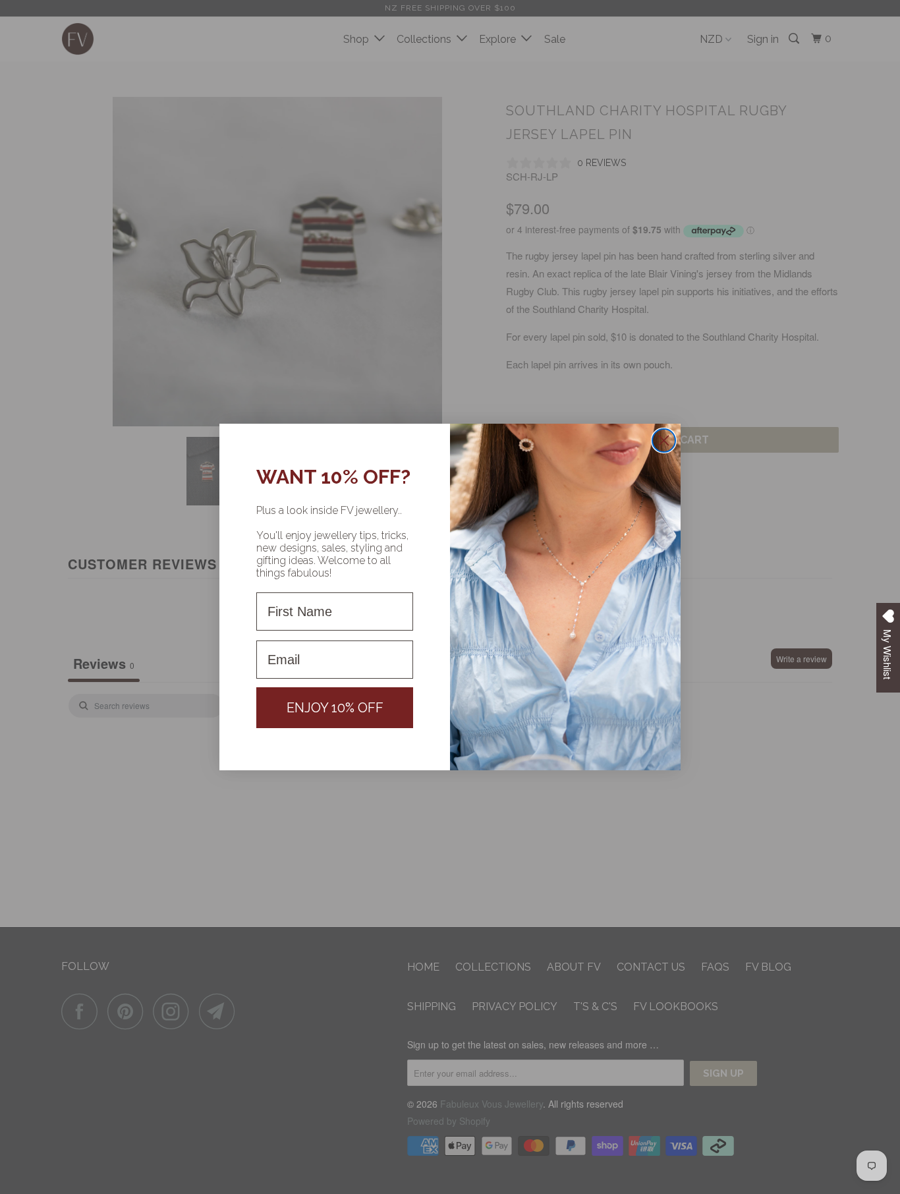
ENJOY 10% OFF (335, 708)
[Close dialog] (663, 440)
